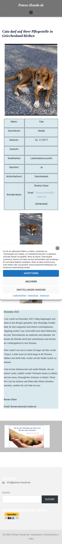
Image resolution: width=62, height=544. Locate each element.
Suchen (6, 492)
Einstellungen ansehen (31, 289)
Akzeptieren (31, 273)
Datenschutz (33, 295)
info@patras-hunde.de (18, 482)
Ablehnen (31, 281)
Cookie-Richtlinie (19, 295)
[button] (57, 248)
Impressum (44, 295)
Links (31, 538)
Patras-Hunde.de (31, 5)
